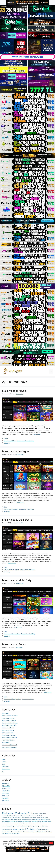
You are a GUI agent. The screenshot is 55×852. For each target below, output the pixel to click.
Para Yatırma (6, 769)
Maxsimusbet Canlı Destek (17, 519)
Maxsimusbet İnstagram (16, 451)
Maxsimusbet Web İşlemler (7, 829)
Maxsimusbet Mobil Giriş (16, 580)
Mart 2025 (5, 798)
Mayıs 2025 (5, 793)
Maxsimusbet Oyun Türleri (7, 824)
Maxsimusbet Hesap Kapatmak (18, 821)
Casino (6, 438)
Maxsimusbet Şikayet (8, 740)
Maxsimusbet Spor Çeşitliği (7, 826)
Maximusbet (5, 713)
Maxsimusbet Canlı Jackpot (12, 634)
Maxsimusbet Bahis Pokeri (7, 815)
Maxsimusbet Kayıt (7, 732)
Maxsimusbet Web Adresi (32, 826)
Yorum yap (7, 443)
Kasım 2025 (5, 783)
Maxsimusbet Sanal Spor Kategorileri (29, 824)
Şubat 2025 (5, 800)
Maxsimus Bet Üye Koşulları (28, 831)
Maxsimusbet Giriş (17, 819)
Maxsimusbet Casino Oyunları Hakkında (29, 817)
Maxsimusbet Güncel (36, 819)
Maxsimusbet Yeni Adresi (9, 747)
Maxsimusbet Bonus (14, 644)
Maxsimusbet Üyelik (8, 730)
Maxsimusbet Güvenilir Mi (9, 737)
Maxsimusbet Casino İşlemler (25, 441)
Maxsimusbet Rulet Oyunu (17, 824)
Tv (3, 771)
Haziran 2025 (6, 790)
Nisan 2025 (5, 795)
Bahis (5, 696)
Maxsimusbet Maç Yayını (30, 823)
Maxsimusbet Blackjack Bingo (12, 699)
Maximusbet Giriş (23, 813)
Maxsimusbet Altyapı (14, 390)
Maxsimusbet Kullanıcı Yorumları (8, 823)
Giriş (5, 507)
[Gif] (27, 155)
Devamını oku (36, 434)
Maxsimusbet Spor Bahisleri (42, 824)
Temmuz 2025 (6, 788)
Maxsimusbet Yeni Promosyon (16, 831)
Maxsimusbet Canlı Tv (17, 817)
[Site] (27, 96)
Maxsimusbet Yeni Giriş (6, 831)
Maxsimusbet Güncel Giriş (9, 745)
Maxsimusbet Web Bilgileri (27, 569)
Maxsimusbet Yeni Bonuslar (43, 829)
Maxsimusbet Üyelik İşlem (46, 831)
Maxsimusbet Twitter (23, 826)
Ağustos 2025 (6, 786)
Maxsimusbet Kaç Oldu (8, 735)
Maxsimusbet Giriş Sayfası (9, 715)
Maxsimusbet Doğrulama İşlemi (8, 819)
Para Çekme (5, 766)
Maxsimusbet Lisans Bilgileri (20, 823)
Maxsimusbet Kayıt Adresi (26, 509)
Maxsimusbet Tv (16, 826)
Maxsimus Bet (35, 813)
